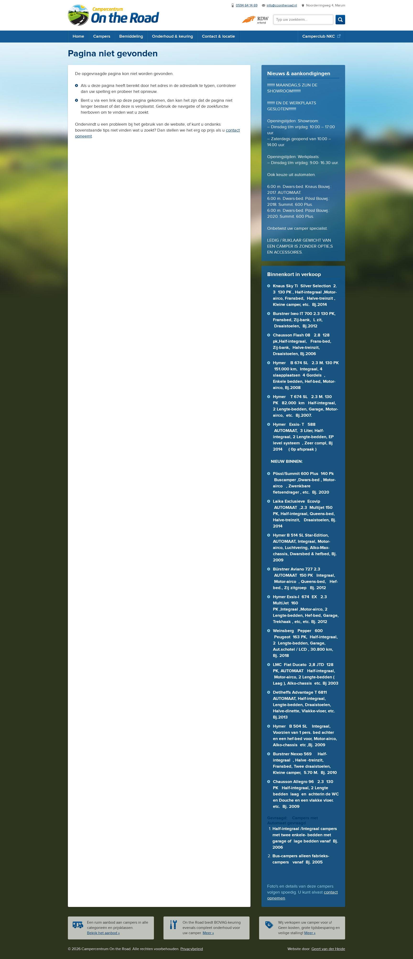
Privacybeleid (191, 949)
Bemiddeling (131, 36)
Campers (101, 36)
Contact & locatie (218, 36)
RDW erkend (255, 20)
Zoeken (340, 19)
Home (78, 36)
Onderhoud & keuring (172, 36)
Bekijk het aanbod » (103, 933)
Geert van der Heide (328, 949)
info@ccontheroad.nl (282, 5)
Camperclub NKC (318, 36)
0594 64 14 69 (246, 5)
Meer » (208, 933)
